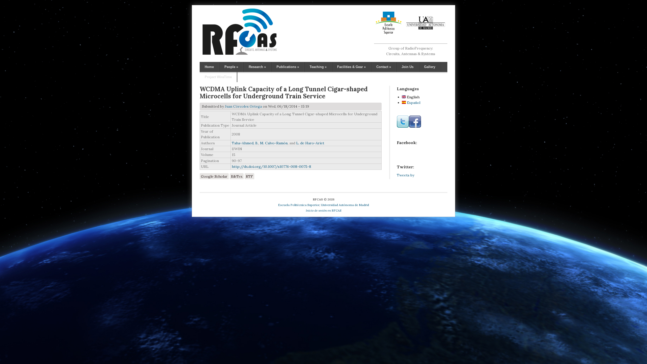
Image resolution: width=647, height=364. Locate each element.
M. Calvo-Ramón (274, 143)
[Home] (239, 54)
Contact (383, 67)
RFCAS (323, 210)
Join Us (407, 67)
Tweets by (405, 175)
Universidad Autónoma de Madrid (345, 205)
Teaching (318, 67)
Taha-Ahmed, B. (245, 143)
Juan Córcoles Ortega (243, 106)
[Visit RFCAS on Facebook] (415, 126)
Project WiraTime (218, 77)
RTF (249, 176)
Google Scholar (214, 176)
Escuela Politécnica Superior (298, 205)
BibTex (236, 176)
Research (257, 67)
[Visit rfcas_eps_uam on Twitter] (403, 126)
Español (413, 102)
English (413, 97)
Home (209, 67)
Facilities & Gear (351, 67)
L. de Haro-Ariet (310, 143)
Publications (287, 67)
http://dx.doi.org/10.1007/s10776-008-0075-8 (271, 166)
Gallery (429, 67)
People (231, 67)
